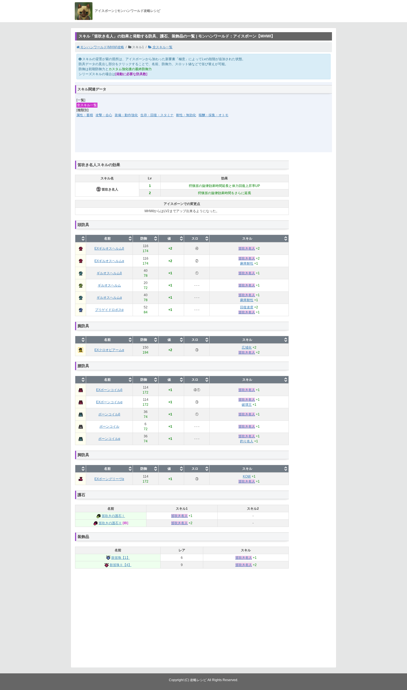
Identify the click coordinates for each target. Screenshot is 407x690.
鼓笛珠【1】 (120, 558)
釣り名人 (246, 441)
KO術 (247, 476)
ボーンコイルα (109, 439)
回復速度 (246, 307)
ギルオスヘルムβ (109, 273)
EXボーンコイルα (109, 402)
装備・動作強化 (126, 115)
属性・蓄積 (84, 115)
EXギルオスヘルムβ (109, 248)
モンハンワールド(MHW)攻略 (101, 47)
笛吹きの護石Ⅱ (110, 523)
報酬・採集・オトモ (213, 115)
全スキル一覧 (162, 47)
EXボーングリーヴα (109, 479)
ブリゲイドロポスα (109, 310)
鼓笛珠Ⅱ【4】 (121, 565)
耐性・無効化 (186, 115)
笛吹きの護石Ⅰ (113, 516)
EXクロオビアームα (109, 350)
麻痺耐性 (246, 263)
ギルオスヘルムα (109, 298)
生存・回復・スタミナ (157, 115)
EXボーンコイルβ (109, 390)
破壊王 (247, 405)
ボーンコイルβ (109, 414)
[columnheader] (80, 238)
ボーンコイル (109, 426)
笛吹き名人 (246, 248)
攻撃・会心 (104, 115)
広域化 (247, 347)
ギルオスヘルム (109, 285)
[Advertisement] (203, 138)
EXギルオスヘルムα (109, 261)
